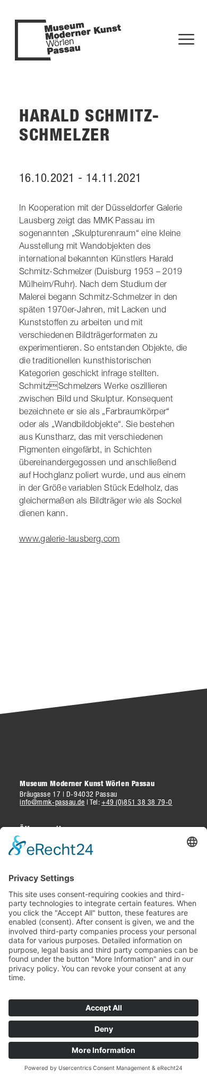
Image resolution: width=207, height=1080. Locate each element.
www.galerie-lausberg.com (69, 538)
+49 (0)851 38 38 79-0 (136, 802)
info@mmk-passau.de (52, 802)
